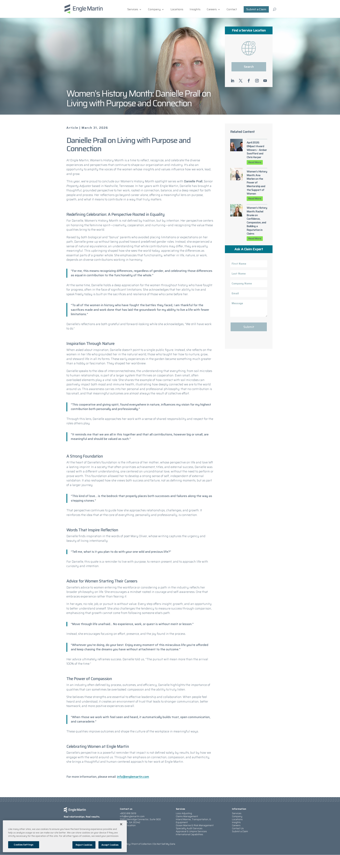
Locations (177, 9)
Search (249, 66)
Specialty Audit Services (189, 828)
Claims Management (187, 816)
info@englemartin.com (133, 776)
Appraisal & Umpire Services (191, 831)
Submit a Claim (256, 9)
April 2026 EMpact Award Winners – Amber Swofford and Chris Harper (257, 149)
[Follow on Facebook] (248, 80)
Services (132, 9)
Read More (254, 162)
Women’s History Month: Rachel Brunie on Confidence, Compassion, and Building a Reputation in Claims (257, 221)
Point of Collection (142, 844)
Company (154, 9)
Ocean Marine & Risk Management (195, 825)
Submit (248, 326)
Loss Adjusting (184, 813)
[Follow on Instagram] (256, 80)
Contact (232, 9)
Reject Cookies (84, 845)
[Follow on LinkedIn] (232, 80)
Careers (212, 9)
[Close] (121, 824)
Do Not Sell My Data (164, 844)
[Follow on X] (240, 80)
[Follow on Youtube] (265, 80)
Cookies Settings (23, 845)
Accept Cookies (110, 845)
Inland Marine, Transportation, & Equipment (193, 821)
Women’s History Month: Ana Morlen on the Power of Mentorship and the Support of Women (257, 182)
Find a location (128, 825)
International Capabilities (189, 834)
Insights (195, 9)
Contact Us (238, 828)
